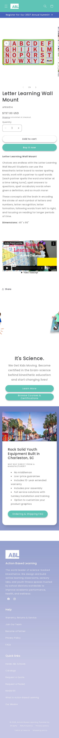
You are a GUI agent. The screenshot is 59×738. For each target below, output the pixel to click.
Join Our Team (13, 624)
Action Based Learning (27, 722)
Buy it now (29, 147)
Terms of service (22, 730)
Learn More (29, 388)
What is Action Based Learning (22, 697)
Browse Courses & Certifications (29, 397)
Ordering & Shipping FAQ (27, 514)
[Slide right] (36, 87)
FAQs (8, 644)
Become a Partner (15, 631)
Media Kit (10, 690)
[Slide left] (23, 87)
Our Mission (11, 704)
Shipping (6, 117)
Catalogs (10, 670)
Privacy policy (42, 726)
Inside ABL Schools (15, 663)
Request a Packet (15, 684)
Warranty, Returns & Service (21, 617)
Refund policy (26, 726)
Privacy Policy (13, 637)
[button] (6, 6)
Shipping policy (40, 730)
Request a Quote (15, 677)
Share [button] (8, 289)
